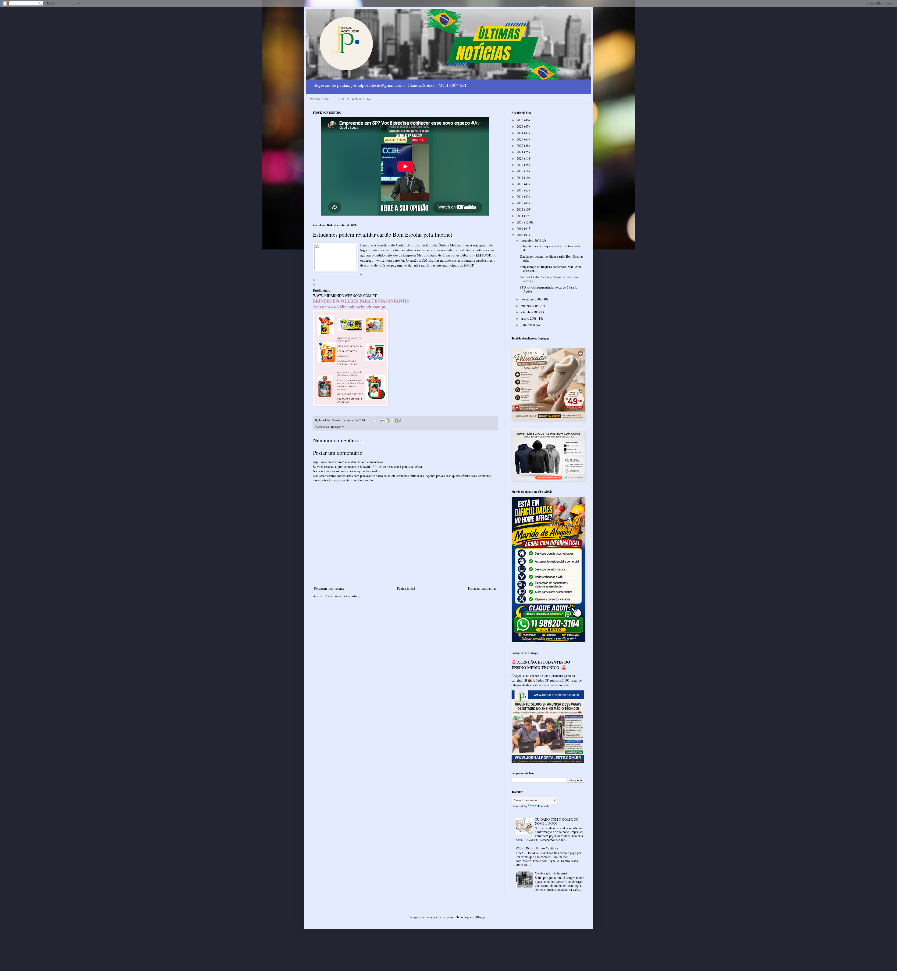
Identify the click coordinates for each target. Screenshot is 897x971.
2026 (520, 120)
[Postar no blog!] (387, 421)
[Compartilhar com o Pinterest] (400, 421)
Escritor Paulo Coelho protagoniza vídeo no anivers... (549, 279)
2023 (520, 139)
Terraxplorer (446, 917)
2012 (520, 209)
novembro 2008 (531, 299)
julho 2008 (528, 325)
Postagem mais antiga (482, 588)
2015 (520, 190)
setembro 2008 (531, 312)
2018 (520, 171)
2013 (520, 203)
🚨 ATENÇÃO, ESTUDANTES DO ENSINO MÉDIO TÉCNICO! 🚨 (541, 664)
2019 (520, 164)
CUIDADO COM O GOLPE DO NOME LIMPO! (556, 821)
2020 (520, 158)
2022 (520, 145)
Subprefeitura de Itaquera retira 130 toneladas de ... (550, 248)
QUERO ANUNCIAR (355, 98)
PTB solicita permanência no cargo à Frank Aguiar (548, 289)
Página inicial (320, 98)
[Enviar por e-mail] (383, 421)
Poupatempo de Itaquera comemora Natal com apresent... (550, 268)
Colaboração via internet (551, 873)
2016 (520, 184)
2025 (520, 126)
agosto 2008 (529, 318)
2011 (520, 215)
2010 (520, 222)
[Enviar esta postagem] (374, 420)
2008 (520, 235)
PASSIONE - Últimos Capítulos (537, 848)
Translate (543, 806)
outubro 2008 (530, 305)
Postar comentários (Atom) (342, 596)
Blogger (481, 917)
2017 (520, 177)
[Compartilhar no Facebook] (396, 421)
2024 (520, 133)
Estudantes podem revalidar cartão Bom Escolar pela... (551, 258)
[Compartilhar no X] (391, 421)
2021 (520, 152)
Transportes (337, 427)
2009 (520, 228)
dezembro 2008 (531, 240)
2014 (520, 196)
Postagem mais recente (329, 588)
